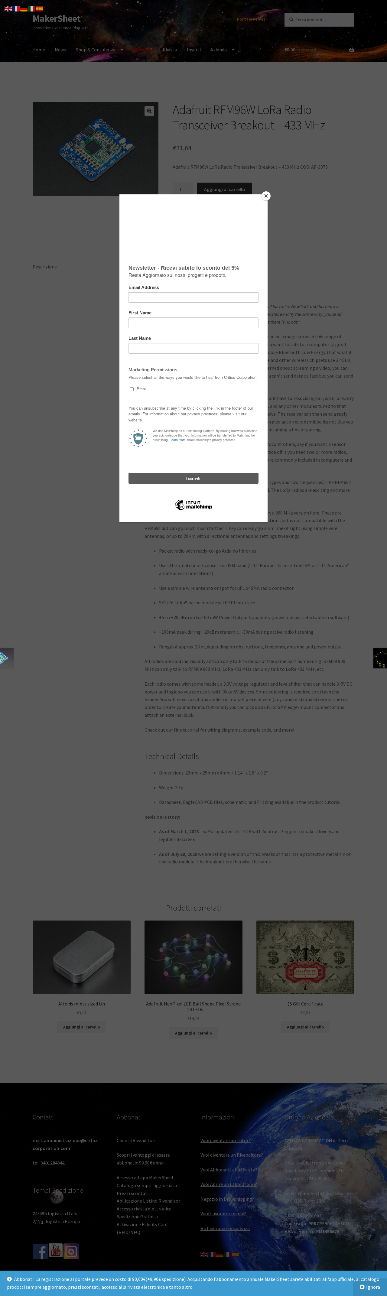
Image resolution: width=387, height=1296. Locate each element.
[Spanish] (40, 8)
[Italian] (32, 8)
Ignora (373, 1287)
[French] (16, 8)
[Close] (266, 195)
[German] (24, 8)
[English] (8, 8)
